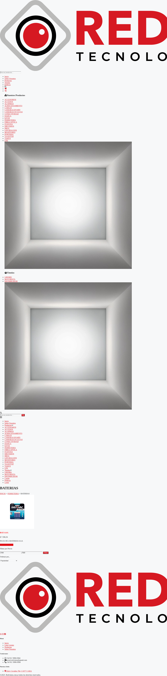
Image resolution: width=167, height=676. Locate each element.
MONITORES (10, 132)
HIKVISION (9, 126)
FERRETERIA (10, 120)
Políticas (8, 85)
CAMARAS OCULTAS (14, 112)
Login (7, 482)
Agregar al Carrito (6, 545)
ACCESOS (9, 102)
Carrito (7, 478)
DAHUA (8, 116)
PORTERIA (9, 134)
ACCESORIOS (10, 100)
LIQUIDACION (11, 130)
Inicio (7, 77)
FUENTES (9, 124)
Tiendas (7, 83)
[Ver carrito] (6, 89)
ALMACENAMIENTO (13, 106)
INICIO (3, 494)
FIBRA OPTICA (11, 122)
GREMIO (8, 277)
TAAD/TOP (9, 136)
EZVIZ (7, 118)
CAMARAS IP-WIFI (12, 110)
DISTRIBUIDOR (11, 281)
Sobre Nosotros (10, 79)
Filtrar (46, 553)
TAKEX (8, 138)
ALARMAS (9, 104)
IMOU (7, 128)
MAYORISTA (10, 279)
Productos (8, 81)
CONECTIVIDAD (12, 114)
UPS (6, 140)
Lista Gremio (9, 645)
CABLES (8, 108)
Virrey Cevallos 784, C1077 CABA (19, 671)
